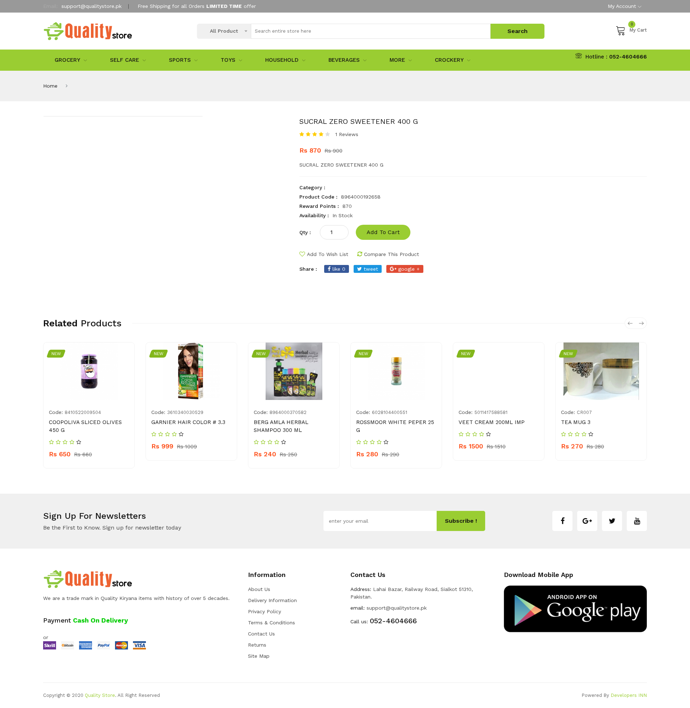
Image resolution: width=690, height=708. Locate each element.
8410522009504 (83, 412)
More (397, 60)
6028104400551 (389, 412)
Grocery (67, 60)
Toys (228, 60)
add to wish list (327, 254)
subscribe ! (461, 520)
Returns (257, 645)
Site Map (259, 656)
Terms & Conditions (271, 622)
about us (259, 589)
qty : (305, 232)
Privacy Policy (264, 611)
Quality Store (100, 695)
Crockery (449, 60)
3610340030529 (185, 412)
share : (308, 269)
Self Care (124, 60)
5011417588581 (490, 412)
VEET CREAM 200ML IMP (492, 422)
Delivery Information (272, 600)
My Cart (638, 29)
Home (50, 86)
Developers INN (629, 695)
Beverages (344, 60)
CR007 (584, 412)
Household (282, 60)
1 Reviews (346, 134)
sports (180, 60)
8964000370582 (288, 412)
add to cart (383, 232)
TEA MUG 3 (575, 422)
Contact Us (261, 634)
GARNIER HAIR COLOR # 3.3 (188, 422)
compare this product (391, 254)
